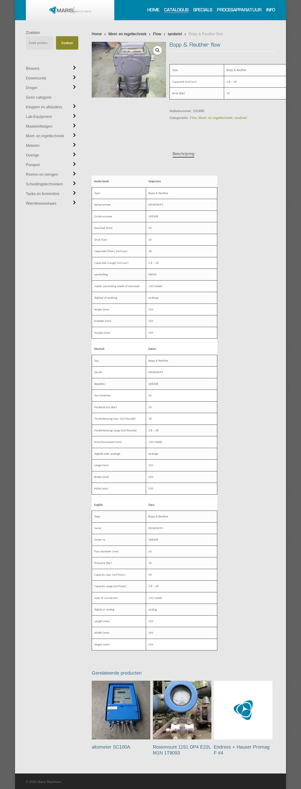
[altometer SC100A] (121, 710)
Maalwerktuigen (39, 126)
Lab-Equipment (38, 117)
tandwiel (175, 34)
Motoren (33, 146)
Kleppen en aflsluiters (44, 107)
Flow (157, 34)
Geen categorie (38, 97)
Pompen (33, 165)
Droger (31, 88)
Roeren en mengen (42, 174)
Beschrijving (183, 154)
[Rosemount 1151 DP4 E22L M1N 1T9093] (182, 710)
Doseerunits (36, 78)
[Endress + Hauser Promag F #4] (243, 710)
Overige (32, 155)
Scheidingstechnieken (44, 184)
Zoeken (33, 32)
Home (97, 34)
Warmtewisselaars (41, 203)
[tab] (183, 154)
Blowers (33, 68)
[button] (157, 50)
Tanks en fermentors (42, 194)
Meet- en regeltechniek (45, 136)
